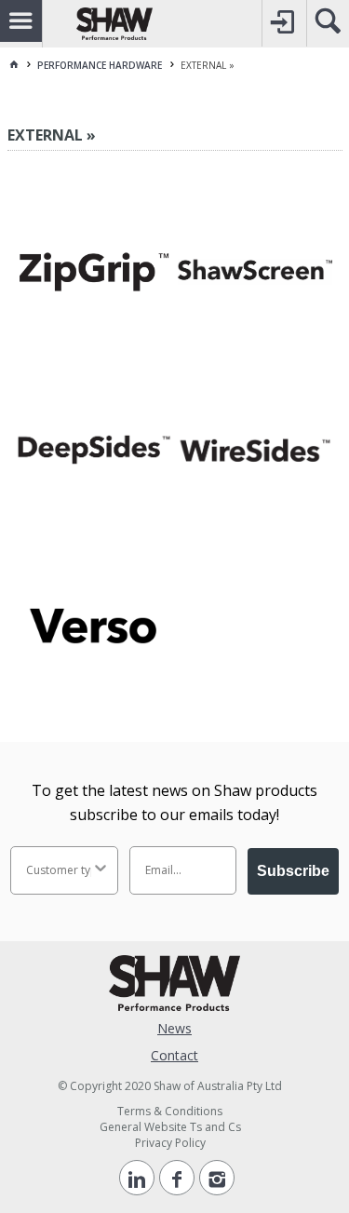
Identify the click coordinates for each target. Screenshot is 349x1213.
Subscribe (293, 871)
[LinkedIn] (136, 1177)
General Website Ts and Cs (170, 1127)
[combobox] (58, 870)
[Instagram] (217, 1177)
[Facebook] (177, 1177)
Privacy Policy (170, 1143)
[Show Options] (100, 870)
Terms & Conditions (169, 1111)
